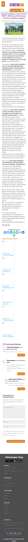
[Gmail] (20, 232)
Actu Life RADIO (22, 21)
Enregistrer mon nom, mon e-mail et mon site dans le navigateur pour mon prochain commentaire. (13, 433)
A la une (16, 21)
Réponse (21, 355)
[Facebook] (5, 232)
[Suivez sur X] (13, 533)
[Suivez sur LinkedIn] (20, 533)
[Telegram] (17, 232)
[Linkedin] (23, 232)
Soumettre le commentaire (16, 441)
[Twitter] (8, 232)
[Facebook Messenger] (11, 232)
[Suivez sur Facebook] (8, 533)
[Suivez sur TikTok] (18, 533)
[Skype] (14, 235)
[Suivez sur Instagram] (10, 533)
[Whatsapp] (14, 232)
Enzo (5, 21)
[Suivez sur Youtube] (15, 533)
